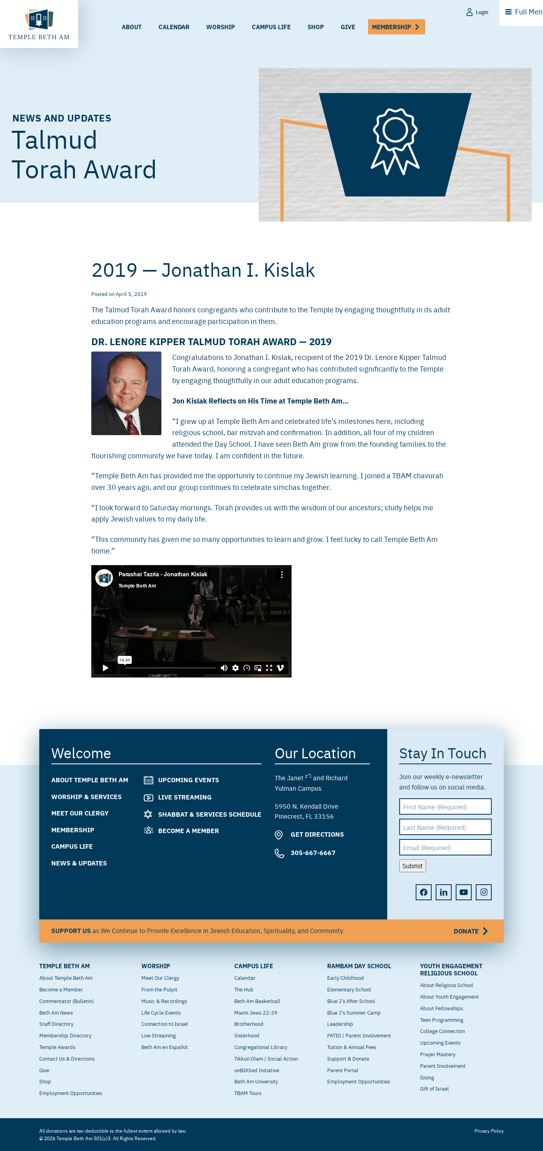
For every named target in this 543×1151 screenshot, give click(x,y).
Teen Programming (441, 1019)
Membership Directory (65, 1035)
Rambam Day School (359, 965)
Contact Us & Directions (67, 1058)
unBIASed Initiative (256, 1069)
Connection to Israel (164, 1023)
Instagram (484, 892)
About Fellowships (441, 1007)
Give (348, 26)
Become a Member (188, 830)
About (132, 26)
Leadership (340, 1023)
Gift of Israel (434, 1088)
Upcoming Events (188, 779)
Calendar (174, 26)
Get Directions (316, 834)
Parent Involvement (443, 1065)
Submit (412, 865)
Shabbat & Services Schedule (209, 814)
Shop (316, 26)
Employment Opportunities (70, 1092)
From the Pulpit (159, 989)
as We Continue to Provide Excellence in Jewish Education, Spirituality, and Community (265, 930)
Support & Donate (348, 1058)
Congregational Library (260, 1046)
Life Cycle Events (161, 1012)
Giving (427, 1077)
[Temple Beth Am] (39, 24)
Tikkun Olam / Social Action (266, 1058)
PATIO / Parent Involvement (359, 1035)
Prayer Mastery (437, 1053)
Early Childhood (345, 977)
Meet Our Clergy (80, 813)
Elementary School (349, 989)
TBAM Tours (247, 1092)
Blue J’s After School (351, 1000)
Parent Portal (342, 1069)
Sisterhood (246, 1035)
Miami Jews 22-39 (256, 1012)
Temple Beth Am (64, 965)
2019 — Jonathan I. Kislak (203, 268)
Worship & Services (86, 796)
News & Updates (79, 862)
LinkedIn (444, 892)
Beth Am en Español (164, 1046)
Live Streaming (185, 796)
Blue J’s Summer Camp (354, 1012)
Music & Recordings (164, 1000)
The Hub (243, 989)
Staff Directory (56, 1023)
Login (482, 12)
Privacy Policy (489, 1130)
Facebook (424, 892)
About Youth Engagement (449, 996)
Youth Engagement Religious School (451, 969)
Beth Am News (56, 1012)
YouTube (464, 892)
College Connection (442, 1030)
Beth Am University (256, 1081)
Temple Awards (57, 1046)
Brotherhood (248, 1023)
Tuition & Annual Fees (351, 1046)
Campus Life (271, 26)
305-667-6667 (312, 852)
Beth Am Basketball (257, 1000)
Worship (220, 26)
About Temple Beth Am (89, 779)
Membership (391, 26)
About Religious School (446, 984)
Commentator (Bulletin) (66, 1000)
